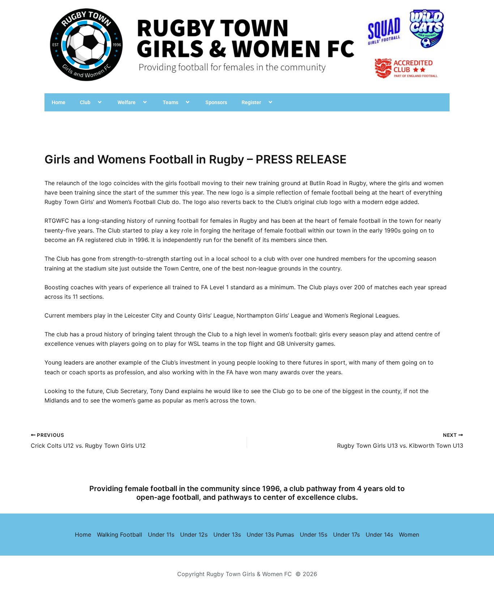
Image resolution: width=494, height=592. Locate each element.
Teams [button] (170, 102)
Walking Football (119, 534)
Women (409, 534)
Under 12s (194, 534)
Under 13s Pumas (270, 534)
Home (58, 102)
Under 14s (379, 534)
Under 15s (313, 534)
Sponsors (216, 102)
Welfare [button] (127, 102)
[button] (93, 102)
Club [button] (85, 102)
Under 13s (227, 534)
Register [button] (251, 102)
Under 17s (346, 534)
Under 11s (161, 534)
